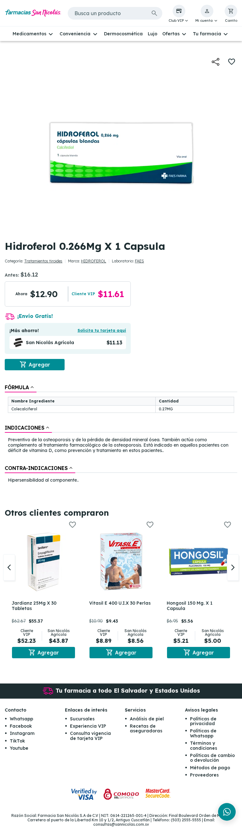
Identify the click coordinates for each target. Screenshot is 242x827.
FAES (139, 261)
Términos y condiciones (203, 745)
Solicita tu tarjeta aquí (102, 330)
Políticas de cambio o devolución (212, 758)
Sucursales (82, 719)
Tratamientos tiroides (43, 261)
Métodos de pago (210, 768)
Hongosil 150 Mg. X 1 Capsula (189, 605)
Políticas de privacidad (203, 721)
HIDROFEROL (93, 261)
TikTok (17, 741)
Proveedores (204, 775)
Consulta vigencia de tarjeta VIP (90, 735)
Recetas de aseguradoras (146, 728)
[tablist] (121, 434)
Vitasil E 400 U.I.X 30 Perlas (120, 603)
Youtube (19, 748)
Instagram (22, 733)
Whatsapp (21, 719)
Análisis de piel (147, 719)
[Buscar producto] (154, 13)
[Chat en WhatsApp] (227, 812)
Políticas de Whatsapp (203, 733)
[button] (179, 14)
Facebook (21, 726)
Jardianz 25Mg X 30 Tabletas (34, 605)
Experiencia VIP (88, 726)
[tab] (21, 387)
